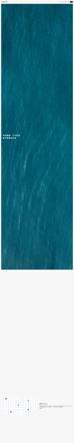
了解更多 (41, 408)
